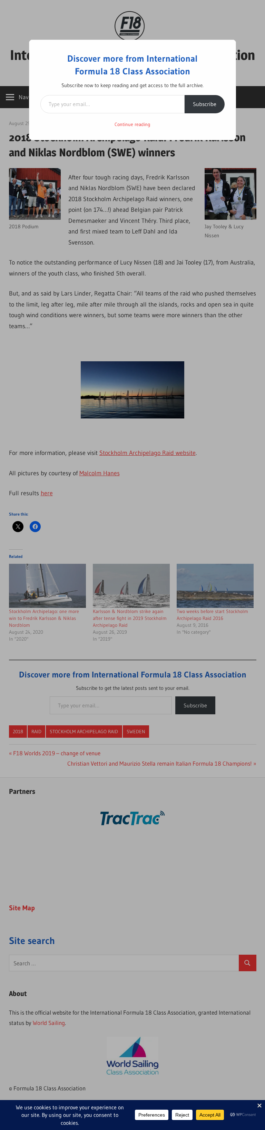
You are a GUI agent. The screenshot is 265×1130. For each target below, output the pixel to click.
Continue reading (132, 124)
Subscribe (204, 104)
